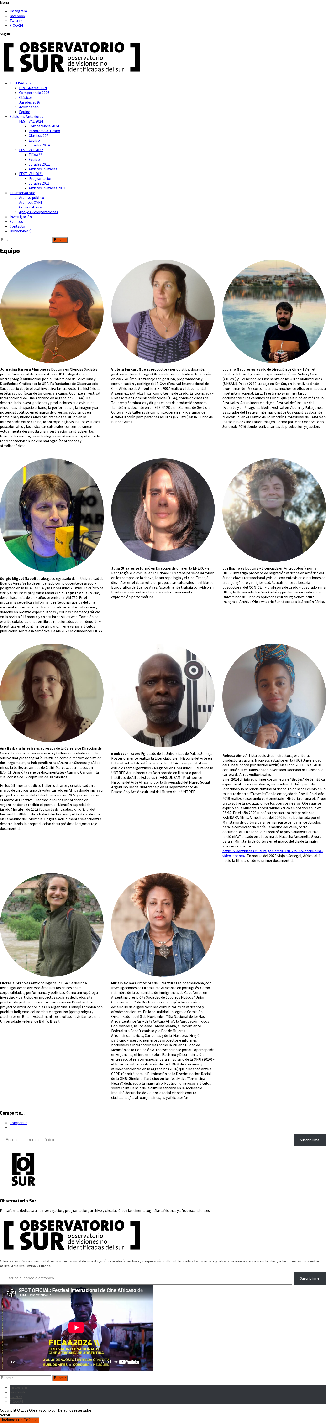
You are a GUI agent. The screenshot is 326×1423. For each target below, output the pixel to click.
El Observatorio (22, 192)
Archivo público (31, 197)
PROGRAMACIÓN (33, 87)
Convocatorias (31, 207)
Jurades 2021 (39, 183)
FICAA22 (35, 154)
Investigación (21, 216)
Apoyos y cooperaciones (38, 211)
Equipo (24, 111)
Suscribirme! (310, 1139)
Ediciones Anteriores (26, 116)
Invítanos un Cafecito (19, 1420)
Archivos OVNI (30, 202)
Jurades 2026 (29, 102)
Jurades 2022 (39, 164)
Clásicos (25, 97)
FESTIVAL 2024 (31, 121)
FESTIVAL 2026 (21, 83)
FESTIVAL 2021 (31, 173)
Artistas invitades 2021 (47, 188)
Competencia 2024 (44, 126)
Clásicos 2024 (39, 135)
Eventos (16, 221)
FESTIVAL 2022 (31, 149)
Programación (40, 178)
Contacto (17, 226)
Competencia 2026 (34, 92)
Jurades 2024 (39, 145)
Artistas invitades (43, 168)
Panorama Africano (44, 130)
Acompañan (29, 106)
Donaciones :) (20, 231)
